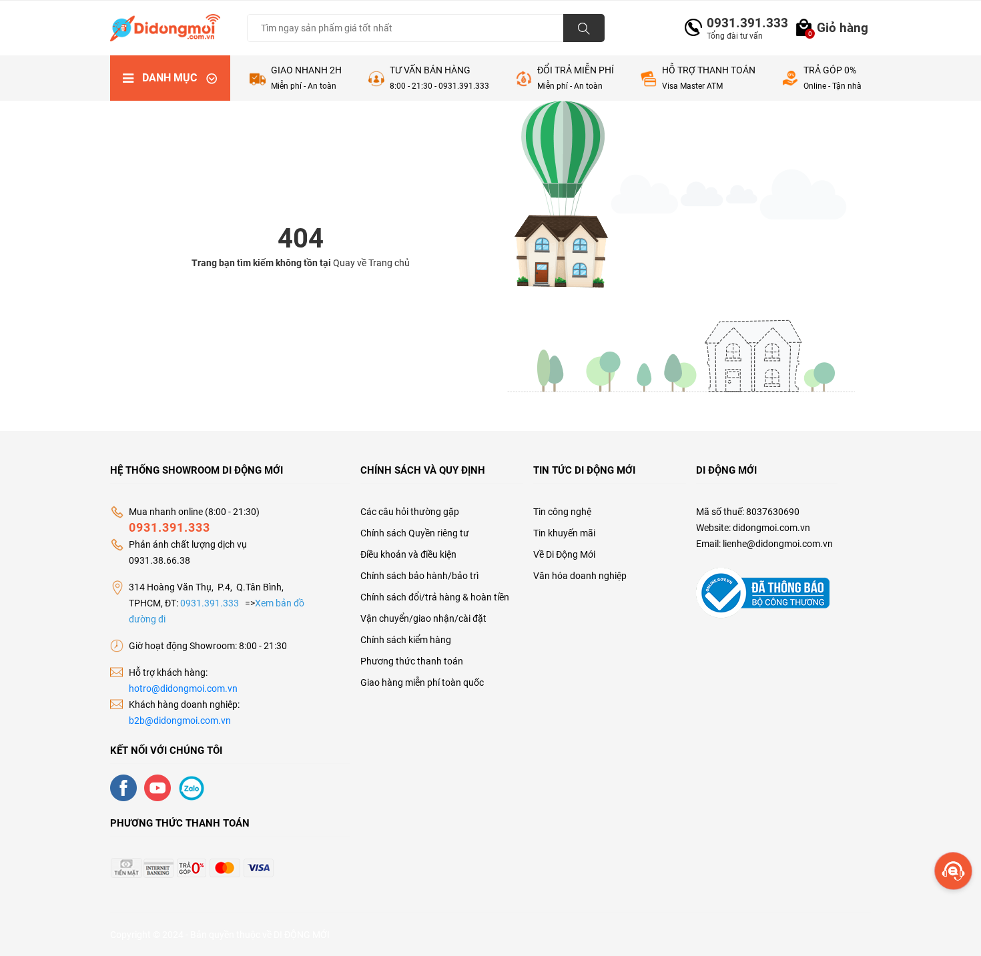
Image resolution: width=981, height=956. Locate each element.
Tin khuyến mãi (564, 533)
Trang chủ (389, 263)
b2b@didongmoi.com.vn (180, 720)
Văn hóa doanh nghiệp (580, 575)
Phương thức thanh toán (411, 661)
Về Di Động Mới (564, 554)
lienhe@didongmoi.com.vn (778, 543)
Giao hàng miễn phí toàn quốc (422, 682)
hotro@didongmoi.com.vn (183, 688)
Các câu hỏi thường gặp (409, 511)
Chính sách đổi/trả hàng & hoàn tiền (434, 597)
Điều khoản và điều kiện (408, 554)
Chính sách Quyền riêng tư (414, 533)
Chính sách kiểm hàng (405, 639)
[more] (953, 871)
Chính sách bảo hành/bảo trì (419, 575)
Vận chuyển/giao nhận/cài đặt (423, 618)
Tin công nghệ (562, 511)
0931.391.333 (742, 23)
